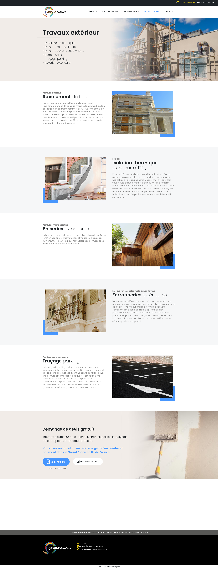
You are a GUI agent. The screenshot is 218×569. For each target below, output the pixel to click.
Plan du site (102, 567)
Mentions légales (113, 567)
